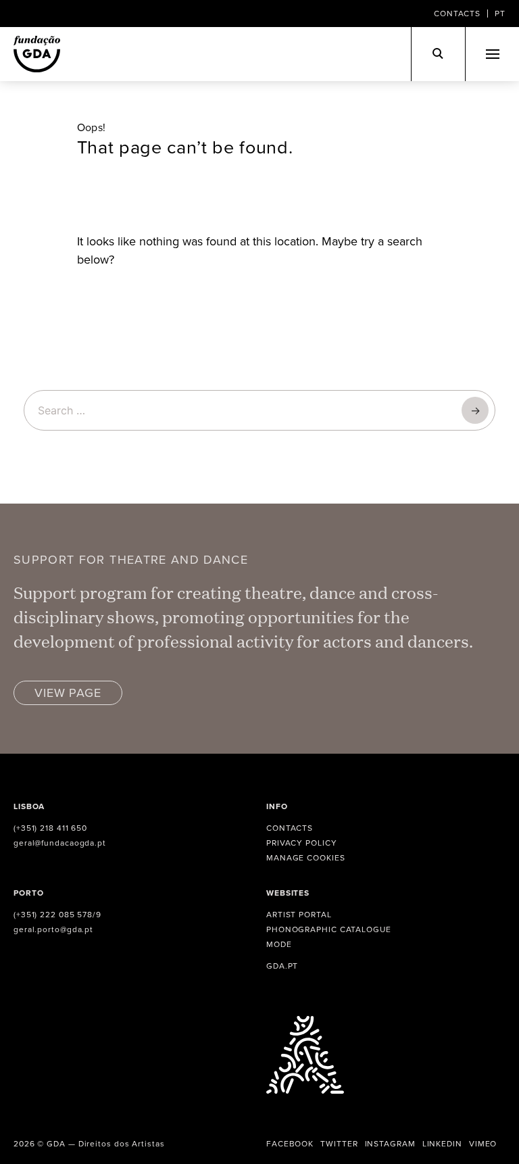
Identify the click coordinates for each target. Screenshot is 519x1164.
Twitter (338, 1143)
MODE (279, 944)
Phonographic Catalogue (328, 929)
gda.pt (282, 965)
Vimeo (483, 1143)
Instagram (390, 1143)
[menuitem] (500, 13)
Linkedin (442, 1143)
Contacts (457, 13)
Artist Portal (299, 914)
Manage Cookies (305, 857)
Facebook (290, 1143)
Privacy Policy (301, 842)
